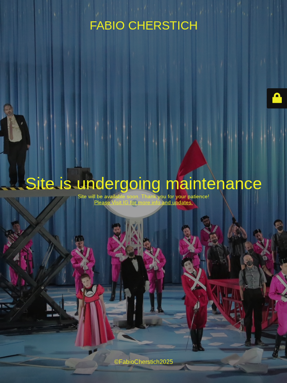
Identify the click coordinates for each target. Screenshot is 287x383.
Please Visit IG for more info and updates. (143, 202)
